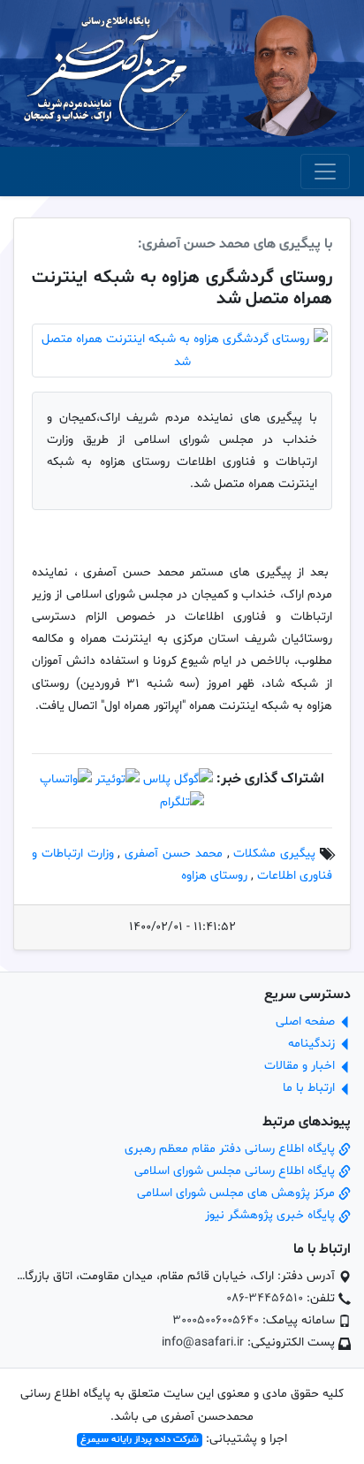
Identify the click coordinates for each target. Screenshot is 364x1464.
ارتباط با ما (310, 1087)
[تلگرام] (182, 802)
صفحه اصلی (307, 1021)
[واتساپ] (66, 779)
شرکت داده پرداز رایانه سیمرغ (139, 1439)
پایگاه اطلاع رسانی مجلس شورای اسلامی (236, 1171)
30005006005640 (215, 1320)
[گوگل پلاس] (178, 779)
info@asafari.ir (203, 1342)
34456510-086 (264, 1298)
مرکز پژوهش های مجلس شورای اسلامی (237, 1193)
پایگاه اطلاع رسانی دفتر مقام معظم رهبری (231, 1148)
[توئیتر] (117, 779)
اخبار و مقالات (301, 1065)
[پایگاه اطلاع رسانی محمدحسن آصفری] (106, 73)
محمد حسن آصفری (174, 853)
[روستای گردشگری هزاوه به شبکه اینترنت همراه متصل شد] (182, 350)
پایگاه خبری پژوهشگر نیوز (271, 1215)
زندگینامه (313, 1043)
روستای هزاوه (214, 875)
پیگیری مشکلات (274, 853)
